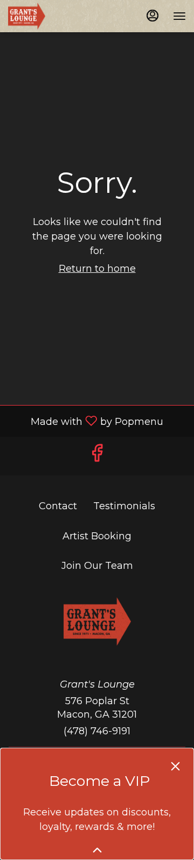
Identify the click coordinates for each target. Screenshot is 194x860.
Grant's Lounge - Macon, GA (97, 621)
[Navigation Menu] (179, 16)
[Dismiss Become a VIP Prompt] (175, 766)
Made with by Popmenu (85, 421)
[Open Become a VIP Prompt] (97, 850)
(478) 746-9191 (97, 731)
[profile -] (152, 15)
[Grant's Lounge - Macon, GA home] (56, 16)
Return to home (97, 268)
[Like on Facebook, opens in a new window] (97, 455)
